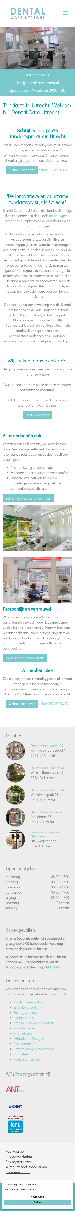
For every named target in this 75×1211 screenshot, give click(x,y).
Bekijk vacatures (37, 414)
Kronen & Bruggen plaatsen (33, 1023)
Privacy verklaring (19, 1156)
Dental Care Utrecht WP (48, 790)
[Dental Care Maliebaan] (15, 817)
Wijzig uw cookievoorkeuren (26, 1166)
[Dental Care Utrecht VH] (15, 750)
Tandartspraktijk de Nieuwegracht (45, 834)
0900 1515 (52, 967)
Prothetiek (20, 1054)
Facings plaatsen (25, 1012)
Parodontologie (24, 1043)
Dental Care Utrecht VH (48, 745)
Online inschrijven (22, 170)
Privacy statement (19, 1161)
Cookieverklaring (18, 1172)
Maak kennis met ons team (24, 657)
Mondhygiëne (23, 1028)
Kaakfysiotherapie (26, 1059)
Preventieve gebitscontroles (33, 1049)
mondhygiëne (59, 215)
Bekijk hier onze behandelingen (28, 498)
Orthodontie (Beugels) (29, 1038)
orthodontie (13, 221)
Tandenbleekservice (27, 1002)
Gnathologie (22, 1033)
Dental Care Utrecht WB (48, 767)
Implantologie (23, 1017)
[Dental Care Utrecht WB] (15, 773)
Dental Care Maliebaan (48, 812)
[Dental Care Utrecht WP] (15, 795)
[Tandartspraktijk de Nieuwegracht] (15, 839)
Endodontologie (25, 1007)
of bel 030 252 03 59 (54, 170)
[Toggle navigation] (65, 13)
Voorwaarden (16, 1151)
